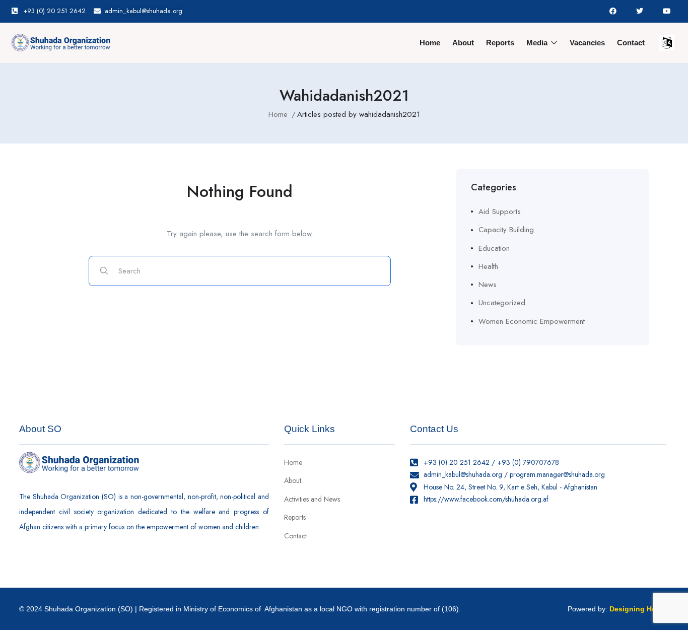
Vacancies (587, 42)
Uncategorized (501, 302)
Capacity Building (506, 229)
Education (494, 248)
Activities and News (312, 499)
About (463, 42)
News (487, 284)
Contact (631, 42)
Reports (500, 42)
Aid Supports (499, 211)
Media (537, 42)
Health (488, 266)
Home (430, 42)
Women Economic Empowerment (531, 321)
